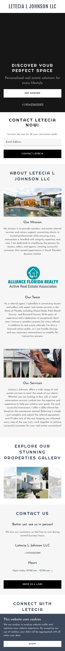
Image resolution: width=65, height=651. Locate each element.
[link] (32, 7)
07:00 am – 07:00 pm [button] (38, 570)
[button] (51, 571)
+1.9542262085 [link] (32, 105)
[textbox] (32, 142)
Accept (32, 644)
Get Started (32, 93)
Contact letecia (32, 154)
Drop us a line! (32, 584)
